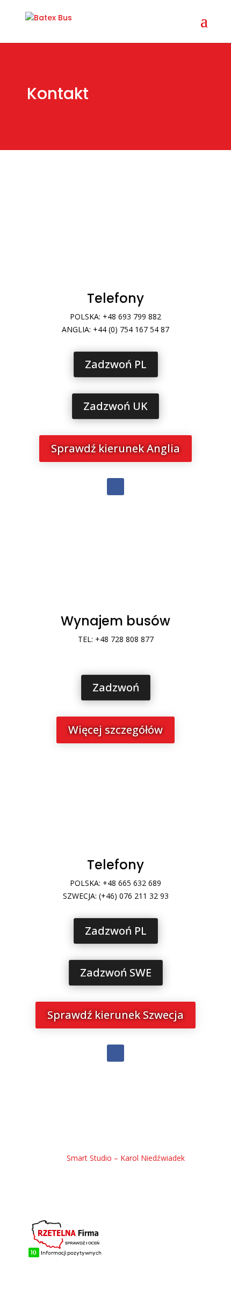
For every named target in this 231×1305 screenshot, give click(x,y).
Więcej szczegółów (115, 729)
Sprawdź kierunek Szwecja (115, 1015)
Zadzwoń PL (116, 364)
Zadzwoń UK (115, 406)
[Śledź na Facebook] (115, 486)
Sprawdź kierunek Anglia (115, 448)
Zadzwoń (115, 687)
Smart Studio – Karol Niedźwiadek (126, 1158)
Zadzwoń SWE (115, 972)
